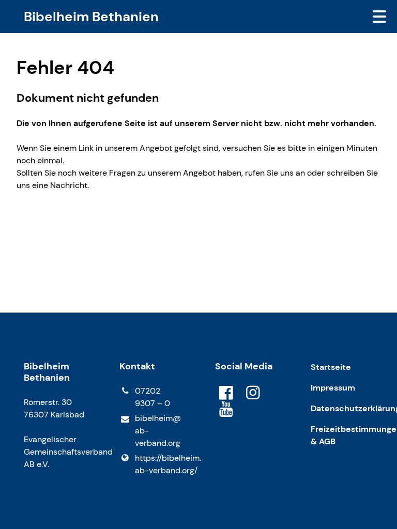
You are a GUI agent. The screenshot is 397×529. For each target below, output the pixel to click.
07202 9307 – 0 (152, 397)
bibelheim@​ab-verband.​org (158, 430)
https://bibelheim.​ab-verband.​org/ (158, 464)
